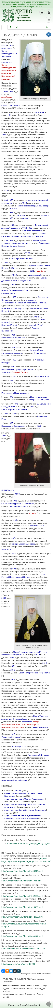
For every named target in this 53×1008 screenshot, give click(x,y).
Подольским (39, 352)
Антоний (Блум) (36, 325)
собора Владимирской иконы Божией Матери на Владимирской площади (20, 724)
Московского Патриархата (13, 308)
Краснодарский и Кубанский (14, 409)
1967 (13, 366)
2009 (3, 598)
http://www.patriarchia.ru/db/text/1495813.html (22, 871)
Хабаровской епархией (39, 399)
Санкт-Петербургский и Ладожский (9, 53)
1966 (14, 359)
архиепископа (42, 376)
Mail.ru (6, 991)
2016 (12, 734)
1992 (3, 435)
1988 (13, 413)
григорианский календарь (23, 543)
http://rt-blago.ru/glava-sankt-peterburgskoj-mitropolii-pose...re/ (26, 860)
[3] (12, 591)
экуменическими (37, 525)
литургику (25, 243)
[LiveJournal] (19, 971)
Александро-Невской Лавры (21, 258)
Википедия (40, 988)
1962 (10, 240)
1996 (14, 520)
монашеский (35, 274)
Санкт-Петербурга (40, 727)
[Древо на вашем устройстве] (48, 1005)
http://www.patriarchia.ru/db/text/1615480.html (22, 907)
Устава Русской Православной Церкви (23, 575)
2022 (10, 45)
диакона (45, 215)
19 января (16, 746)
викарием (22, 302)
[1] (36, 108)
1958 (30, 227)
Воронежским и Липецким (13, 337)
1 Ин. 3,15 (38, 6)
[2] (25, 564)
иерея (25, 218)
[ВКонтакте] (3, 971)
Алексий (37, 316)
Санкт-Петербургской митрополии (34, 672)
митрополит (6, 48)
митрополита (7, 489)
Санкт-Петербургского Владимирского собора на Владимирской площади (8, 71)
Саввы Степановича (10, 105)
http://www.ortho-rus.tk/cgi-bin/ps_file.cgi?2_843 (28, 843)
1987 (10, 423)
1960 (27, 252)
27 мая (4, 91)
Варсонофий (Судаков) (38, 754)
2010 (37, 654)
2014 (14, 665)
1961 (5, 262)
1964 (12, 334)
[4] (45, 665)
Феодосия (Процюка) (11, 736)
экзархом (5, 372)
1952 (10, 200)
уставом (32, 513)
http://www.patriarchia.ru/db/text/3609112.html (22, 936)
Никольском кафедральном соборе (33, 205)
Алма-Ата (12, 208)
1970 (12, 380)
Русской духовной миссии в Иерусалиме (24, 279)
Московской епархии (36, 302)
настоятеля (27, 721)
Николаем (20, 215)
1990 (39, 425)
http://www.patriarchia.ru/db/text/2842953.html (22, 916)
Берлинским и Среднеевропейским (17, 369)
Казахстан (39, 112)
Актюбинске (6, 96)
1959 (5, 240)
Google (44, 985)
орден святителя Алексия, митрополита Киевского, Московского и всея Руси (22, 817)
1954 (24, 227)
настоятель (6, 62)
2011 (12, 657)
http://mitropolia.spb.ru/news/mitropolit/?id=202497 (24, 948)
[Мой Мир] (11, 971)
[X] (15, 971)
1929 (4, 45)
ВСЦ (32, 270)
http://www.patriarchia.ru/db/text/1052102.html (22, 895)
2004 (14, 553)
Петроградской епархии (31, 236)
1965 (14, 347)
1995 (14, 500)
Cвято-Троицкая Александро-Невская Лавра (24, 717)
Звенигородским (9, 302)
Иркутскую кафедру (39, 396)
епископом (31, 299)
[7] (48, 730)
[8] (29, 780)
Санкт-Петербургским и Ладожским (17, 503)
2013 (12, 669)
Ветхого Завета (17, 245)
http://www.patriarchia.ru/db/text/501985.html (21, 880)
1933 (3, 134)
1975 (16, 403)
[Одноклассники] (7, 971)
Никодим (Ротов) (9, 325)
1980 (31, 406)
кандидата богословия (32, 230)
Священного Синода (18, 506)
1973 (10, 396)
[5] (2, 675)
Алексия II (6, 549)
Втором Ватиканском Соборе (14, 290)
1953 (10, 212)
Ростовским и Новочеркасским (15, 392)
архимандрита (8, 293)
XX (10, 115)
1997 (12, 538)
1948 (5, 190)
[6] (2, 730)
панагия (17, 790)
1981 (5, 413)
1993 (17, 493)
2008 (13, 568)
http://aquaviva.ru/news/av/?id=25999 (18, 963)
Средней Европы (20, 372)
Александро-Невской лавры (14, 780)
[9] (37, 829)
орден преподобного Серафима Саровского (25, 810)
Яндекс (36, 985)
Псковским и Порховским (13, 425)
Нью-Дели (40, 270)
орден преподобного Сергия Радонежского (24, 798)
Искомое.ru (29, 994)
